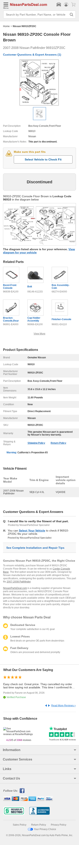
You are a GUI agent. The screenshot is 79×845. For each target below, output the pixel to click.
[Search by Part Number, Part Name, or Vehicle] (71, 14)
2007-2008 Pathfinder (19, 581)
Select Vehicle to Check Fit (43, 159)
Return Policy (58, 443)
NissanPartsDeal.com (15, 588)
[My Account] (66, 4)
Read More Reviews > (63, 705)
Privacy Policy (58, 824)
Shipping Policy (36, 443)
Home (6, 26)
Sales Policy (19, 824)
